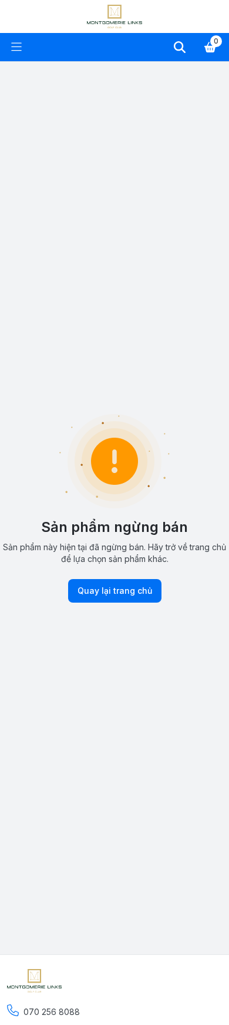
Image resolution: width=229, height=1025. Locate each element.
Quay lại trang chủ (115, 591)
